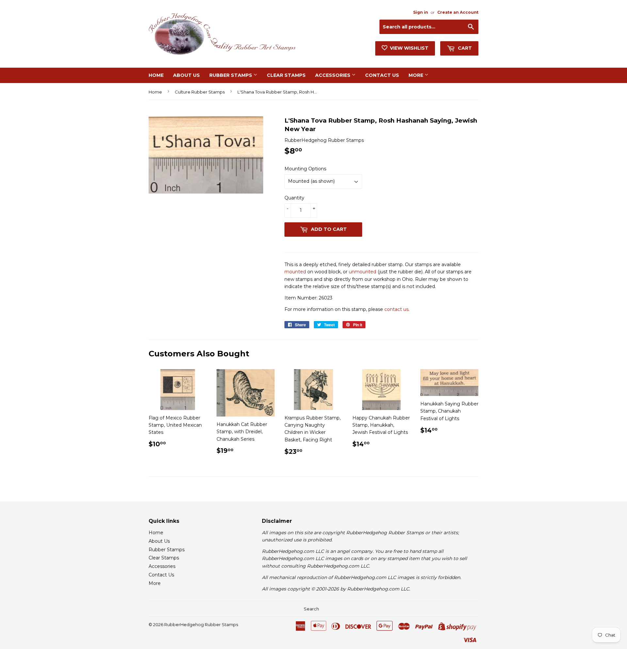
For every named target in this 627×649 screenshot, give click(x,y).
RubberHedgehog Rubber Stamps (201, 624)
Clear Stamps (286, 75)
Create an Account (457, 12)
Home (156, 75)
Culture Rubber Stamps (200, 91)
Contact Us (382, 75)
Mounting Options (305, 169)
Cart (464, 48)
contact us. (397, 309)
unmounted (362, 272)
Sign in (420, 12)
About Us (186, 75)
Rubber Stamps (231, 75)
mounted (295, 272)
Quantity (294, 198)
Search (311, 608)
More (417, 75)
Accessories (333, 75)
